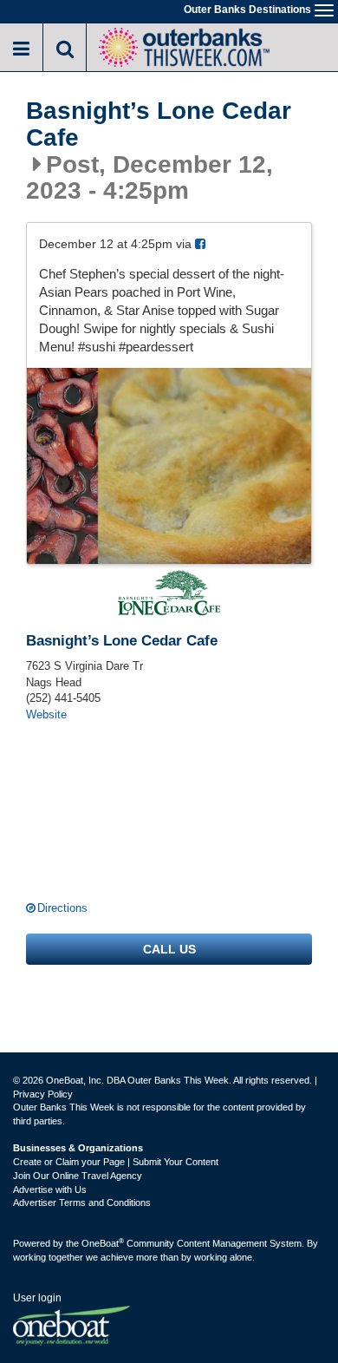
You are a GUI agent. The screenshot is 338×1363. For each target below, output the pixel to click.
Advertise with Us (50, 1189)
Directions (62, 907)
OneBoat (102, 1243)
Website (46, 714)
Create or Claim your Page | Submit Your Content (115, 1162)
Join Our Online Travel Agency (77, 1175)
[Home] (183, 45)
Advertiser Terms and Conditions (82, 1202)
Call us (169, 949)
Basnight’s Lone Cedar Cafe (158, 124)
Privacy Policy (43, 1094)
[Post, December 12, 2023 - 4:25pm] (169, 466)
